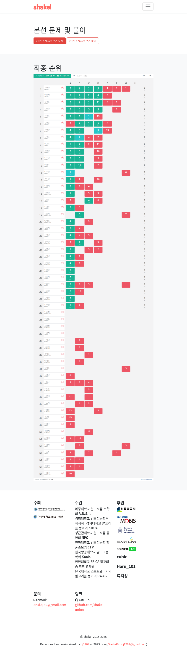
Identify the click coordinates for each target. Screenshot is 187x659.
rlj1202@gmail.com (133, 644)
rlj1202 (85, 644)
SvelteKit (114, 644)
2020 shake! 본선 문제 (49, 41)
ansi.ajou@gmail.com (50, 604)
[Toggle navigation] (147, 7)
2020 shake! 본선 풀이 (82, 41)
